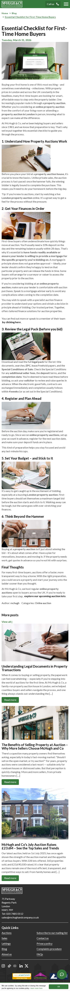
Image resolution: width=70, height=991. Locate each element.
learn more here (36, 988)
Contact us (43, 938)
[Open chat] (62, 974)
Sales (4, 938)
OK (58, 986)
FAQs (40, 954)
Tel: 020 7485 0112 (12, 913)
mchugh (15, 603)
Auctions (7, 932)
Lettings (6, 943)
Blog (4, 948)
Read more (10, 699)
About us (7, 954)
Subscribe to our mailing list (52, 932)
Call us (51, 4)
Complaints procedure (49, 948)
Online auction (43, 603)
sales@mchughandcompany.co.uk (20, 917)
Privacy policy (44, 943)
